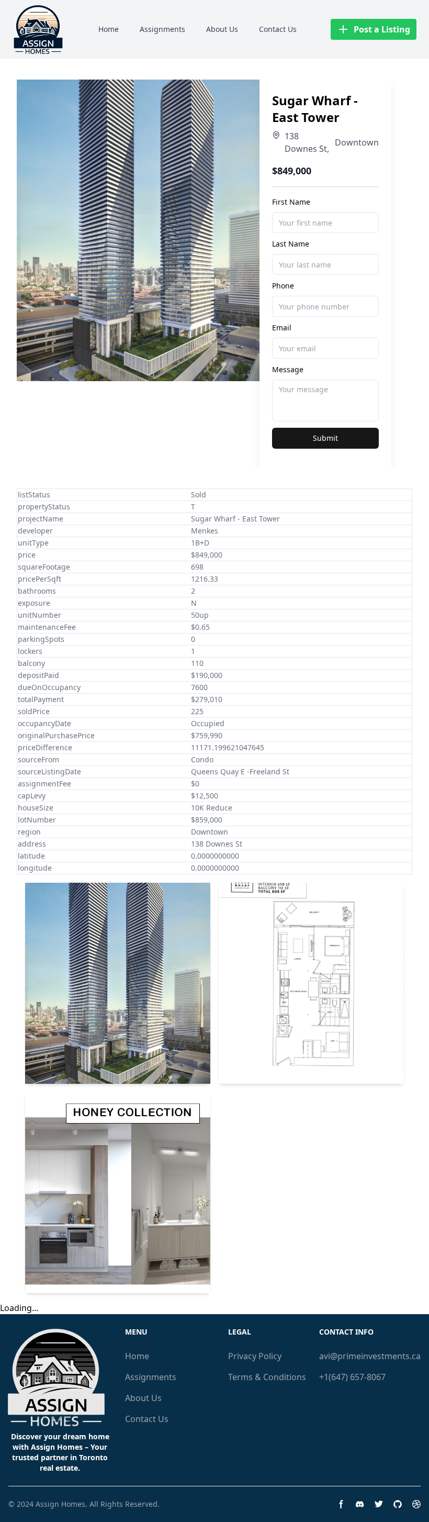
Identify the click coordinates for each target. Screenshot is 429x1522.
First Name (291, 202)
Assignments (162, 29)
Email (281, 327)
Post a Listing (382, 29)
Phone (283, 286)
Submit (325, 438)
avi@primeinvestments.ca (370, 1356)
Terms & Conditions (267, 1377)
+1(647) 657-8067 (352, 1377)
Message (287, 369)
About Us (222, 29)
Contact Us (278, 29)
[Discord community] (360, 1504)
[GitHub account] (397, 1504)
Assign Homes (60, 1504)
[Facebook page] (341, 1504)
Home (108, 29)
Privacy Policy (254, 1356)
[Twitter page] (379, 1504)
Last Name (290, 244)
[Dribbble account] (416, 1504)
